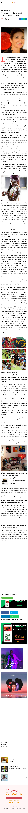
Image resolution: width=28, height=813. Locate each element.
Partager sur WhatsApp (7, 598)
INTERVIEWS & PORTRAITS (6, 10)
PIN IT (15, 188)
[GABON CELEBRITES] (14, 2)
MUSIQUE (11, 758)
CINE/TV (10, 766)
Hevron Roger (22, 808)
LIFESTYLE (12, 478)
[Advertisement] (14, 577)
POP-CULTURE (16, 758)
